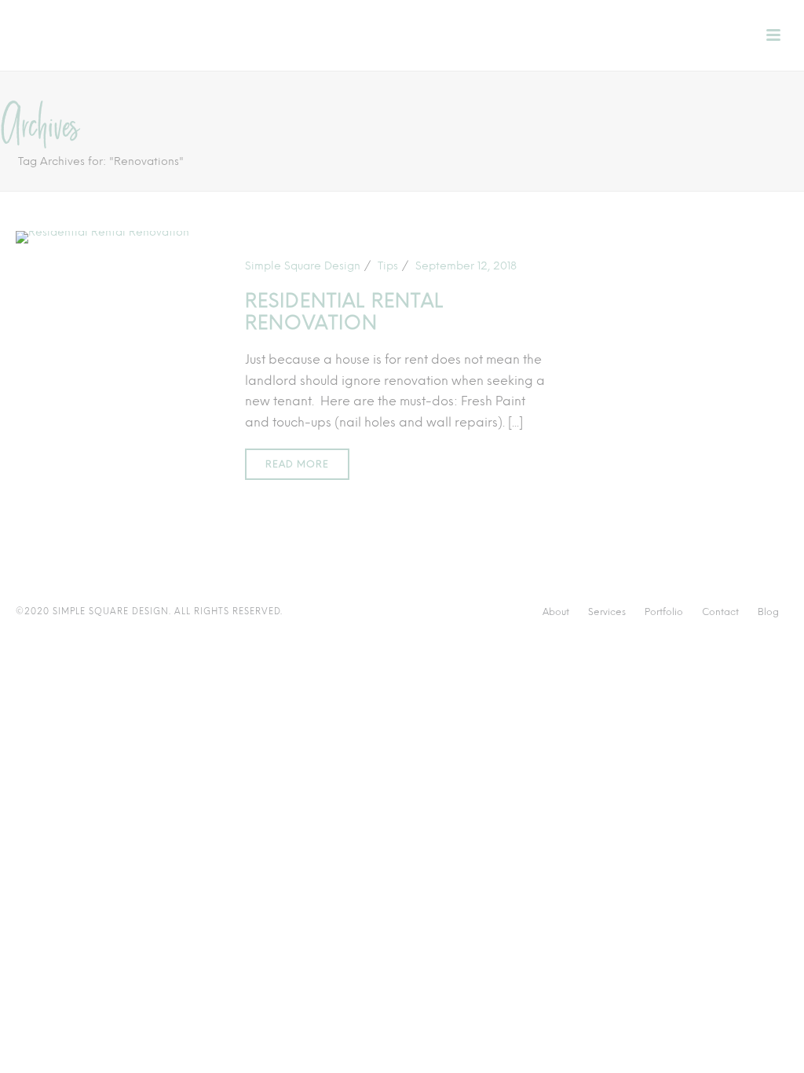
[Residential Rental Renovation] (102, 237)
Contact (720, 611)
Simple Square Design (302, 266)
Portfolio (664, 611)
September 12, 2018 (466, 266)
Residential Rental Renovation (344, 311)
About (556, 611)
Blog (768, 611)
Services (607, 611)
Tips (388, 266)
